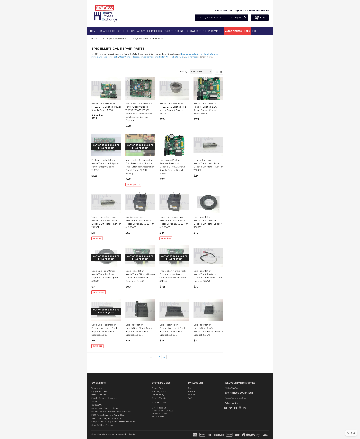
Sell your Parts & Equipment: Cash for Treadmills (113, 422)
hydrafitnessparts (106, 434)
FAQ (190, 398)
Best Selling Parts (99, 395)
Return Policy (158, 395)
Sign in (238, 10)
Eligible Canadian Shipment (104, 398)
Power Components (149, 57)
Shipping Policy (159, 391)
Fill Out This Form (232, 388)
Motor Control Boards (129, 57)
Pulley (181, 57)
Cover (199, 54)
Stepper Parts (212, 31)
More (255, 31)
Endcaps (103, 57)
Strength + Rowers (187, 31)
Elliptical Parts (133, 31)
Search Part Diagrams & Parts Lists (106, 418)
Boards (184, 54)
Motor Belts (113, 57)
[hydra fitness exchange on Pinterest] (244, 408)
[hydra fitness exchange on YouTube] (225, 408)
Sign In (191, 388)
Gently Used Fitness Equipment (105, 408)
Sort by (183, 71)
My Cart (191, 395)
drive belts (208, 54)
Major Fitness (233, 31)
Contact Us (96, 405)
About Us (95, 401)
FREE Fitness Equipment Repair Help (108, 415)
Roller (162, 57)
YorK (247, 31)
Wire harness (191, 57)
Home (93, 31)
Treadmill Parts (109, 31)
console (192, 54)
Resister (191, 391)
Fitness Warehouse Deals (235, 398)
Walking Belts (172, 57)
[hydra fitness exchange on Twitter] (230, 408)
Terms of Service (159, 398)
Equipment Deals (99, 391)
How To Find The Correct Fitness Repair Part (111, 411)
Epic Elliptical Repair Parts (114, 38)
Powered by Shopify (125, 434)
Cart (263, 17)
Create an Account (258, 10)
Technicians (96, 388)
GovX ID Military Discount (102, 425)
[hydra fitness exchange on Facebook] (235, 408)
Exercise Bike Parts (159, 31)
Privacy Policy (158, 388)
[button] (97, 115)
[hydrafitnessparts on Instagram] (240, 408)
